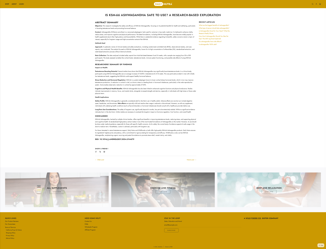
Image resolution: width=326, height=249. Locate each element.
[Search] (312, 4)
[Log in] (316, 4)
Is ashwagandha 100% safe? (208, 44)
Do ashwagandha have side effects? (210, 41)
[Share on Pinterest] (104, 152)
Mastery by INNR (168, 247)
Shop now (57, 192)
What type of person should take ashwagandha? (214, 28)
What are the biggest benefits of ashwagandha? (214, 25)
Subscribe (171, 230)
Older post (100, 160)
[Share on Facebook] (96, 152)
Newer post (190, 160)
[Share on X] (100, 152)
